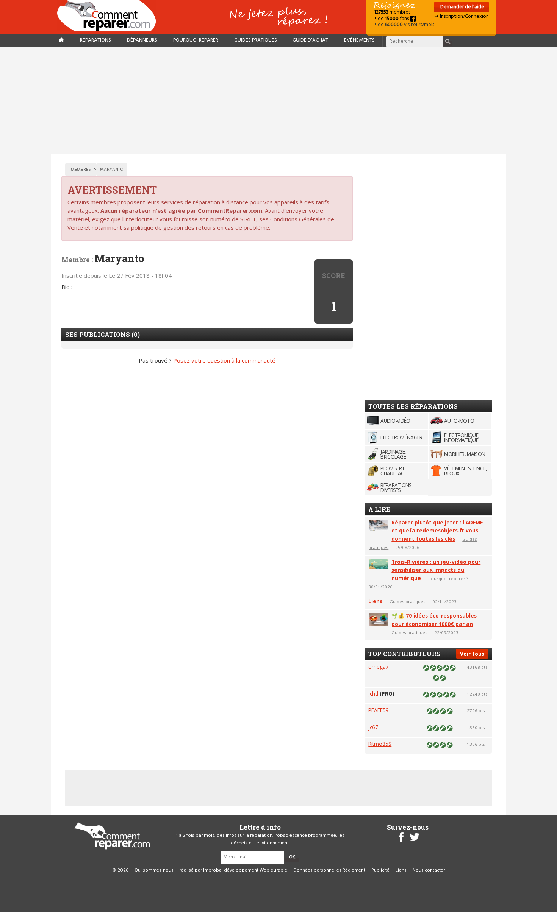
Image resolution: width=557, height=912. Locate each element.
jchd (373, 693)
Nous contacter (429, 870)
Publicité (380, 870)
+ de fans (392, 19)
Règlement (354, 870)
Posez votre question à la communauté (224, 360)
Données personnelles (317, 870)
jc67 (373, 727)
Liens (375, 601)
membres (392, 12)
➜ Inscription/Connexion (461, 16)
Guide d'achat (310, 40)
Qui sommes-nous (154, 870)
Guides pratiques (255, 40)
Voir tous (472, 653)
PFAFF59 (378, 710)
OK (292, 857)
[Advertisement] (278, 101)
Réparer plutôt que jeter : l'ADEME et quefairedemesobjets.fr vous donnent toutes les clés (437, 531)
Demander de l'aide (461, 7)
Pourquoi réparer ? (448, 578)
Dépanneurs (142, 40)
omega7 (378, 666)
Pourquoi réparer (195, 40)
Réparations (95, 40)
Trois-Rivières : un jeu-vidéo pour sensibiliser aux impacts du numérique (435, 570)
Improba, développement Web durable (245, 870)
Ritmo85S (379, 743)
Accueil (109, 15)
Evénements (359, 40)
